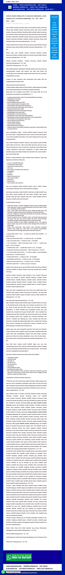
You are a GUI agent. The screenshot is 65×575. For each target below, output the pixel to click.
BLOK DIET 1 (50, 9)
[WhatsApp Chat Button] (3, 572)
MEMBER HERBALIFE (20, 7)
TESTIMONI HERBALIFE (35, 9)
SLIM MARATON (19, 9)
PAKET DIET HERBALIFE (38, 7)
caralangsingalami (27, 5)
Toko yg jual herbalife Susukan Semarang (23, 423)
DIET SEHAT (42, 5)
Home (15, 5)
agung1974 (9, 23)
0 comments (27, 23)
